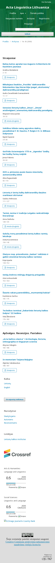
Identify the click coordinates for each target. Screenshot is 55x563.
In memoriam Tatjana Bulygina (18, 359)
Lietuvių (7, 383)
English (7, 387)
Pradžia (12, 13)
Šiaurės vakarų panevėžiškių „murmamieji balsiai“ (26, 292)
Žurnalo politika (37, 13)
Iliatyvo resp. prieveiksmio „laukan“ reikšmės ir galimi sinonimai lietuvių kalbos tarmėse (25, 255)
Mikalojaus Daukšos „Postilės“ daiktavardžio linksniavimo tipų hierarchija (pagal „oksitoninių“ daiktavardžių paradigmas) (26, 87)
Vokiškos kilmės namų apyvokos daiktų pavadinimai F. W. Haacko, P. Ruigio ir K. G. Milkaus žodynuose (26, 131)
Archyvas (31, 18)
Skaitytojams (9, 416)
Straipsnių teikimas (14, 399)
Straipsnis (10, 77)
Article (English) (12, 121)
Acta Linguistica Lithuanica (27, 7)
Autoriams (8, 419)
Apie (22, 13)
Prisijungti (28, 24)
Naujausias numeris (14, 18)
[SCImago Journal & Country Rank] (19, 521)
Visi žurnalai (46, 2)
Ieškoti (27, 34)
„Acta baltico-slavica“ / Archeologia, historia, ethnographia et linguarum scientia (24, 340)
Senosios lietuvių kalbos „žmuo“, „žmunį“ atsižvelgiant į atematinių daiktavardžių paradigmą (27, 109)
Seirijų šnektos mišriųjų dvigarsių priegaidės (24, 274)
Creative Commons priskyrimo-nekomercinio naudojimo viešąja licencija (28, 543)
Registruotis (44, 18)
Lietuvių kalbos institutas (15, 439)
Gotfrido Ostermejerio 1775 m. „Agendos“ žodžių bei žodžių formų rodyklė (26, 152)
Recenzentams (10, 423)
